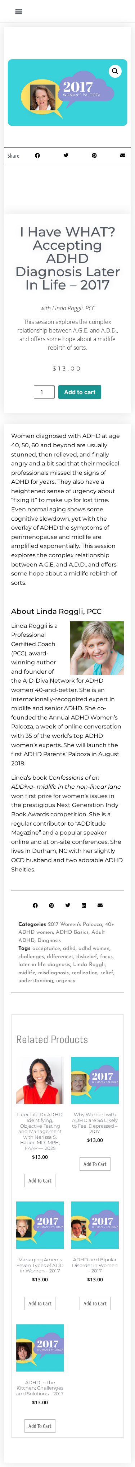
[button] (18, 11)
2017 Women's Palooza (75, 924)
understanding (35, 981)
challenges (31, 957)
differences (60, 957)
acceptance (46, 948)
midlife (26, 973)
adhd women (93, 948)
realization (85, 973)
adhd (69, 948)
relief (106, 973)
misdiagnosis (53, 973)
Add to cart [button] (39, 1180)
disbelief (86, 957)
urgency (65, 981)
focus (106, 957)
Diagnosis (49, 940)
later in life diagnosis (44, 964)
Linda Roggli (89, 964)
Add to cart (79, 392)
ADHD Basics (72, 932)
